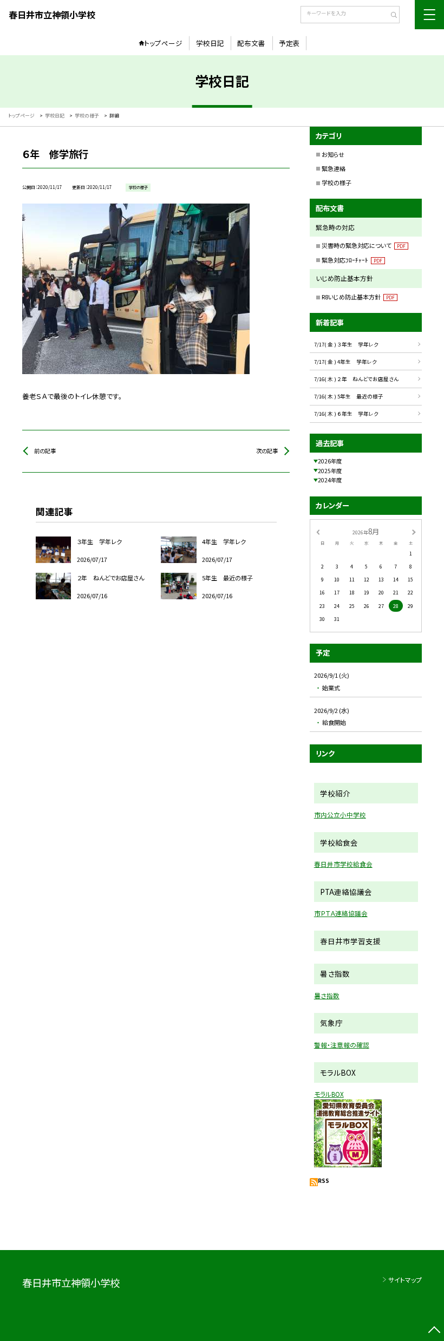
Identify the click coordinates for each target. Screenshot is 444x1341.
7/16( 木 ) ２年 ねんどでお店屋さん (356, 379)
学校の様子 (336, 182)
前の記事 (45, 451)
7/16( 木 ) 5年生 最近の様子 (348, 396)
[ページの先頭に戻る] (434, 1331)
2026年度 (330, 461)
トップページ (163, 43)
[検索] (390, 15)
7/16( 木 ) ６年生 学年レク (346, 413)
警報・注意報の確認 (341, 1044)
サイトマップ (405, 1279)
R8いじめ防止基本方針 (358, 296)
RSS (323, 1180)
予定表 (289, 43)
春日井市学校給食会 (343, 863)
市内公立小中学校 (340, 814)
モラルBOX (329, 1093)
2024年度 (330, 480)
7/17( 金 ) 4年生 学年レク (345, 361)
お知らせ (333, 154)
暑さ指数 (326, 995)
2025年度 (330, 471)
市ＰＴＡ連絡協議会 (341, 913)
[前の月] (317, 531)
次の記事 (267, 451)
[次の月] (413, 531)
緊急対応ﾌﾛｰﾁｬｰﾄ (352, 260)
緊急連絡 (333, 168)
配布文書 (251, 43)
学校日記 (210, 43)
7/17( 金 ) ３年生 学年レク (346, 344)
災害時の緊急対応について (364, 245)
